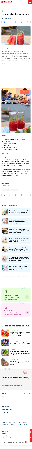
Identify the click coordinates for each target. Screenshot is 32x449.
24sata (8, 424)
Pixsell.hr (19, 424)
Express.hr (24, 424)
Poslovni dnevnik (12, 422)
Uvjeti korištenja (5, 435)
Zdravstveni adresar (6, 409)
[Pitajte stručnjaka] (31, 435)
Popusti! (13, 424)
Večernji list (4, 422)
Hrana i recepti (5, 403)
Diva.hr (19, 422)
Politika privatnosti (6, 438)
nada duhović (6, 190)
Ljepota (3, 399)
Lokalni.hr (24, 422)
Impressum (4, 433)
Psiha (2, 396)
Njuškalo (3, 424)
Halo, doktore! (5, 406)
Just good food (5, 185)
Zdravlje (3, 393)
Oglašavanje (4, 431)
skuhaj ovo (14, 190)
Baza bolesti (4, 412)
